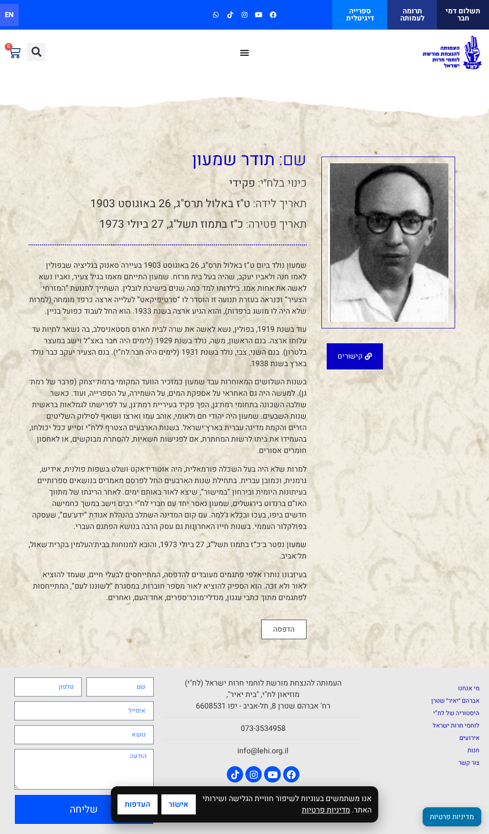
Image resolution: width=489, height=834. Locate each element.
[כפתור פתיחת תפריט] (244, 52)
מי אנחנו (468, 688)
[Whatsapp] (216, 15)
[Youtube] (259, 15)
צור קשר (468, 762)
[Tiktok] (230, 15)
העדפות (137, 804)
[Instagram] (244, 15)
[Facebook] (273, 15)
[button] (36, 52)
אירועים (469, 737)
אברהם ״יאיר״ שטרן (455, 700)
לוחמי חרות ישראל (456, 725)
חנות (473, 750)
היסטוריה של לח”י (456, 713)
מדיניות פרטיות (326, 810)
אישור (179, 804)
